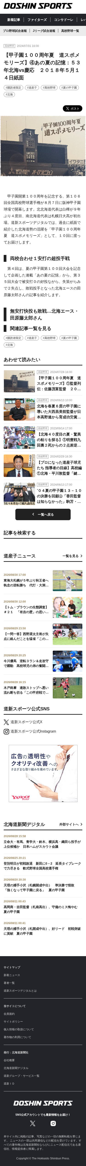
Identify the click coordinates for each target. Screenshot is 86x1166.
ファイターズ (37, 20)
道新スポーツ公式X (26, 722)
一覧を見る (71, 555)
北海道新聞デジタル (16, 1068)
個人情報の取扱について (19, 1029)
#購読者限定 (13, 87)
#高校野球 (49, 87)
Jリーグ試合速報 (44, 30)
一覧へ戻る (46, 514)
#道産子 (32, 87)
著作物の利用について (17, 1037)
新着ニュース (12, 975)
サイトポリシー (13, 1021)
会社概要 (9, 1060)
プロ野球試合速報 (15, 30)
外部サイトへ (69, 824)
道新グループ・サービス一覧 (21, 1075)
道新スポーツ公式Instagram (33, 731)
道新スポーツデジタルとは (20, 990)
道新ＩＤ (9, 1083)
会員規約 (9, 1013)
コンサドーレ (63, 20)
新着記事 (13, 20)
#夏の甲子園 (69, 87)
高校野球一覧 (70, 30)
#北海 (9, 94)
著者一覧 (9, 983)
